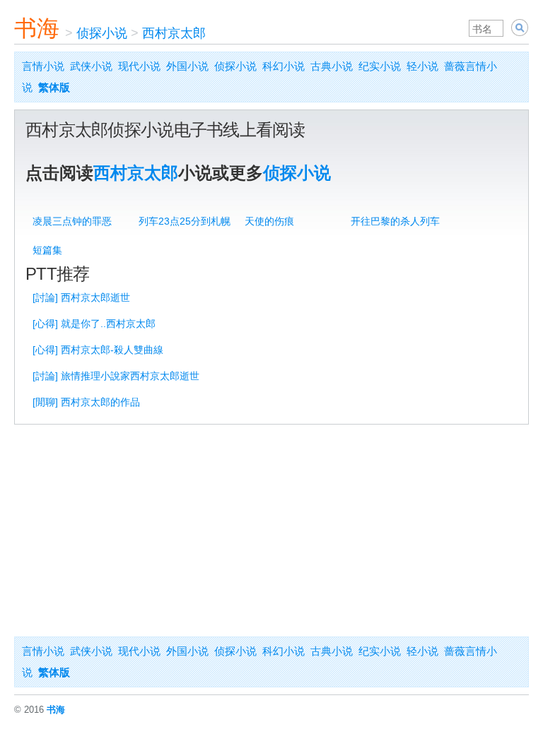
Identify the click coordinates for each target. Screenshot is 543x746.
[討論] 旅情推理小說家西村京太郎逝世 (116, 375)
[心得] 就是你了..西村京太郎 (94, 323)
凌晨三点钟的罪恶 (72, 221)
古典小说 (331, 66)
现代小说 (139, 66)
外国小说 (187, 66)
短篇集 (47, 250)
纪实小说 (379, 66)
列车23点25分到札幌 (184, 221)
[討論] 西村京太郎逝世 (81, 297)
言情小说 (43, 66)
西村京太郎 (174, 33)
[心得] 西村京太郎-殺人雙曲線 (98, 349)
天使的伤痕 (269, 221)
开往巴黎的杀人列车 (395, 221)
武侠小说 (91, 66)
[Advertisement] (271, 530)
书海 (36, 28)
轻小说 (422, 66)
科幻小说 (283, 66)
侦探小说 (101, 33)
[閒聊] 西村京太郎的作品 (86, 402)
